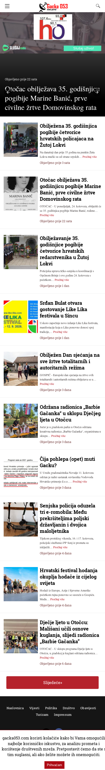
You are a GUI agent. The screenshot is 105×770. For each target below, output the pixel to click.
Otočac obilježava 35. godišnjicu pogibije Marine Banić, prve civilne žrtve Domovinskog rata (70, 189)
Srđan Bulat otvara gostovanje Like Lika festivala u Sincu (63, 309)
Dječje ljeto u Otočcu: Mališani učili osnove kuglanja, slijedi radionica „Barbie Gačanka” (69, 631)
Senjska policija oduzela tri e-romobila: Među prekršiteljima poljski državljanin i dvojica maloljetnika (67, 518)
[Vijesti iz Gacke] (53, 5)
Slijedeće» (52, 682)
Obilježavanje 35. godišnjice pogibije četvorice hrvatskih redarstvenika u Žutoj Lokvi (64, 251)
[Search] (97, 6)
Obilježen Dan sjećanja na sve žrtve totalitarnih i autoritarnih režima (70, 361)
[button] (8, 92)
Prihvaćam (54, 765)
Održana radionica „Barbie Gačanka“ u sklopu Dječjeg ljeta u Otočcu (70, 413)
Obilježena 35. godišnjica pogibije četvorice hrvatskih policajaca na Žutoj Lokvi (68, 135)
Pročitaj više (90, 156)
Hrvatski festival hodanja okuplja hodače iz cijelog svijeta (68, 576)
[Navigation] (6, 6)
